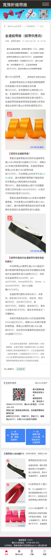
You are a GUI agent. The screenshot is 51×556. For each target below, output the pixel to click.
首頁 (6, 554)
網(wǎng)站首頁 (14, 26)
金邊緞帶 (20, 369)
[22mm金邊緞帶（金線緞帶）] (15, 526)
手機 (32, 554)
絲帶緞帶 (30, 26)
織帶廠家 (22, 540)
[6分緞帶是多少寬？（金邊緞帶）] (15, 503)
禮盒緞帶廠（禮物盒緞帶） (14, 437)
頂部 (44, 554)
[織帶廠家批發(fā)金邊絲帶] (15, 479)
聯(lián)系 (19, 554)
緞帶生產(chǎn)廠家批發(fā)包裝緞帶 (36, 438)
